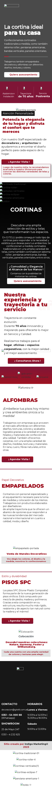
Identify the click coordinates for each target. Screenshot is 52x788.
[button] (2, 753)
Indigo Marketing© (36, 744)
